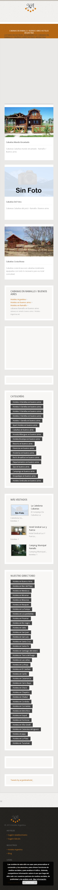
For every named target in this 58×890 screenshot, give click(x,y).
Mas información (39, 879)
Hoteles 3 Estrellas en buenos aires (27, 411)
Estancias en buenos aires (23, 448)
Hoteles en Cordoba (21, 702)
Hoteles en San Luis (21, 637)
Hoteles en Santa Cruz (22, 642)
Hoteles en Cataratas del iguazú (26, 729)
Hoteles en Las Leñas (21, 660)
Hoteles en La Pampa (21, 609)
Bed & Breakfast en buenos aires (26, 458)
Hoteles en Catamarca (22, 679)
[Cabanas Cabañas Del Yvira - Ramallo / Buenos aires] (29, 182)
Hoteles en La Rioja (20, 665)
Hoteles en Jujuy (19, 734)
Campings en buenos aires (24, 471)
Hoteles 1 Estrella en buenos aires (26, 421)
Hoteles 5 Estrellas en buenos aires (27, 407)
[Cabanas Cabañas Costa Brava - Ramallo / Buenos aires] (29, 241)
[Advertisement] (29, 74)
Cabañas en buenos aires (23, 430)
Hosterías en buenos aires (23, 453)
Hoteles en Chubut (20, 697)
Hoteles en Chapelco (21, 692)
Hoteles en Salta (19, 628)
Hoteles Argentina (15, 850)
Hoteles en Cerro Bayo (22, 683)
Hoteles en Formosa (21, 720)
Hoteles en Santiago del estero (25, 651)
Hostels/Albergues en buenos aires (27, 434)
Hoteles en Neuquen (21, 605)
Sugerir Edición (14, 839)
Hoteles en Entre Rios (21, 711)
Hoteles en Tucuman (21, 743)
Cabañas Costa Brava (15, 261)
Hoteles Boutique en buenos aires (26, 439)
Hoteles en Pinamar (21, 618)
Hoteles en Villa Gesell (21, 725)
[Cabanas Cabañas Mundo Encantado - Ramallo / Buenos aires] (29, 122)
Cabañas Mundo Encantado (17, 142)
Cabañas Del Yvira (13, 202)
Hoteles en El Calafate (21, 669)
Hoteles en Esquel (20, 715)
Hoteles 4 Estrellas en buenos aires (27, 402)
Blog (10, 853)
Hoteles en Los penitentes (23, 614)
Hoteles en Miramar (21, 595)
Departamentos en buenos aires (26, 462)
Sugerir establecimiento (17, 835)
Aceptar (30, 883)
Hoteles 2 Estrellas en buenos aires (27, 416)
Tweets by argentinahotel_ (22, 780)
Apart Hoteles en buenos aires (25, 425)
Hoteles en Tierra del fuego (24, 655)
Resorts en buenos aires (22, 444)
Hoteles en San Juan (21, 632)
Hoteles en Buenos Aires (22, 582)
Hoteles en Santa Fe (21, 646)
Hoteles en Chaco (20, 688)
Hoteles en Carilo (20, 674)
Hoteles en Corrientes (21, 706)
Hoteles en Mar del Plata (22, 586)
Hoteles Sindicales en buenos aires (27, 481)
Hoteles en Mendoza (21, 591)
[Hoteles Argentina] (29, 12)
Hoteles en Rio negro (21, 623)
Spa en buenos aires (21, 467)
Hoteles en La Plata (20, 739)
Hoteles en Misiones (21, 600)
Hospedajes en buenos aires (24, 476)
